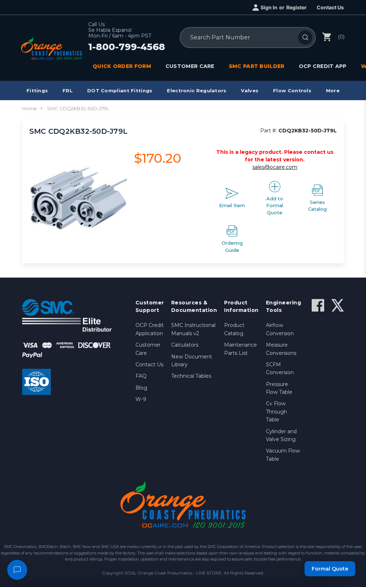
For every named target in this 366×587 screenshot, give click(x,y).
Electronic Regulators (196, 90)
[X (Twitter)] (337, 305)
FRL (68, 90)
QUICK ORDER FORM (122, 66)
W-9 (140, 399)
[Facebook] (318, 305)
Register (296, 7)
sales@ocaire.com (274, 167)
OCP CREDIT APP (323, 66)
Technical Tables (191, 376)
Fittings (37, 90)
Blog (141, 388)
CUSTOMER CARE (189, 66)
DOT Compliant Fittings (120, 90)
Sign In (269, 7)
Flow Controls (292, 90)
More (333, 90)
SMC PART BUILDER (257, 66)
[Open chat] (17, 570)
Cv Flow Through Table (276, 411)
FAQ (141, 376)
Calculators (184, 345)
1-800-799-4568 (126, 47)
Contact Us (330, 7)
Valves (249, 90)
